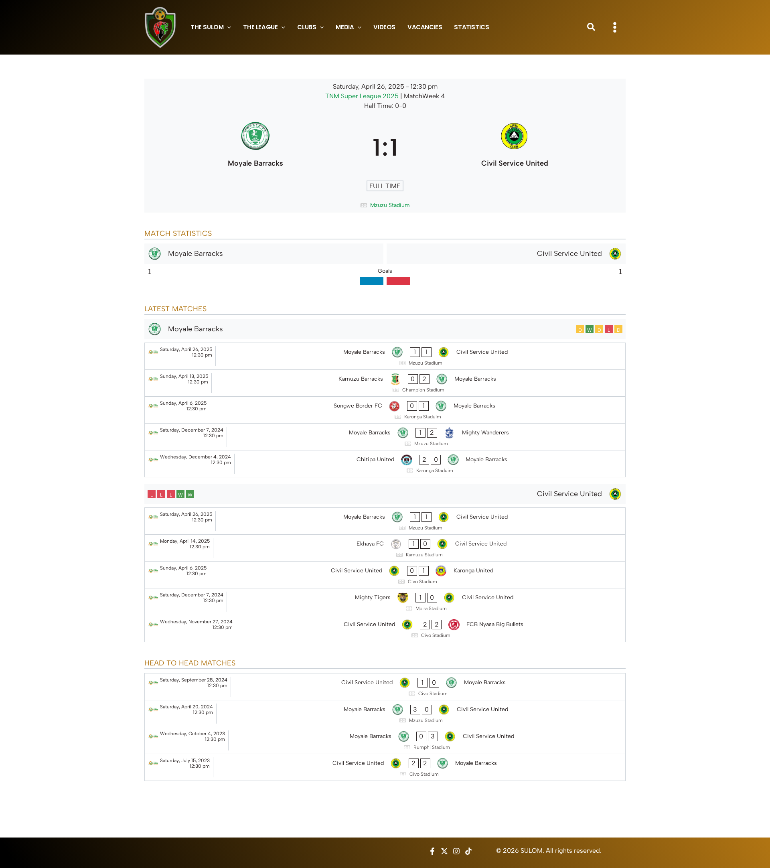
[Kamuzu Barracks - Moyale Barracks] (385, 383)
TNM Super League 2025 (362, 96)
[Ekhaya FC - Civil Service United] (385, 548)
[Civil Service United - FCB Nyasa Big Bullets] (385, 628)
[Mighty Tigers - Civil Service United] (385, 601)
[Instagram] (456, 851)
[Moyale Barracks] (255, 147)
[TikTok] (468, 851)
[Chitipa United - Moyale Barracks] (385, 463)
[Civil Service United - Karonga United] (385, 575)
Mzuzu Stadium (390, 205)
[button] (227, 27)
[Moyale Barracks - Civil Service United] (385, 356)
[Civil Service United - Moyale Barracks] (385, 686)
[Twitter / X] (444, 851)
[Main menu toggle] (615, 27)
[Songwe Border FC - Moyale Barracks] (385, 410)
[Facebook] (432, 851)
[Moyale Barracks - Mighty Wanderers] (385, 437)
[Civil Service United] (514, 147)
